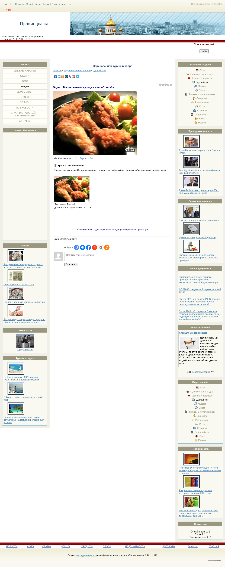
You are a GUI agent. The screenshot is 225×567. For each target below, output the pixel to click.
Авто (202, 70)
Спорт (202, 90)
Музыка (202, 86)
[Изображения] (71, 189)
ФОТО (30, 546)
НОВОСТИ (11, 546)
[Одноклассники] (63, 76)
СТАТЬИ (46, 546)
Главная (57, 70)
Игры (202, 106)
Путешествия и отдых (202, 74)
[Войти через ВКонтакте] (82, 247)
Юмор (202, 118)
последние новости (86, 555)
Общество (202, 98)
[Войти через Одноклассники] (107, 247)
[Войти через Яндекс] (94, 247)
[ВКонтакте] (55, 76)
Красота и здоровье (202, 78)
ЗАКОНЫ (193, 546)
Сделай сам (202, 82)
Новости (19, 4)
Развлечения (202, 102)
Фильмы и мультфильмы (202, 94)
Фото (28, 4)
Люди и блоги (202, 114)
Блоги (46, 4)
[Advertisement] (92, 51)
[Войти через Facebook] (88, 247)
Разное (202, 122)
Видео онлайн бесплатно (77, 70)
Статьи (37, 4)
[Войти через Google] (101, 247)
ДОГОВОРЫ (168, 546)
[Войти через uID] (76, 247)
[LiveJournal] (70, 76)
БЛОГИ (107, 546)
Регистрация (58, 4)
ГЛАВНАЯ (8, 4)
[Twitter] (59, 76)
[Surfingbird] (77, 76)
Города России (25, 349)
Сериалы (202, 110)
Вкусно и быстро (88, 158)
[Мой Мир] (66, 76)
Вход (69, 4)
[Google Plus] (74, 76)
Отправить (71, 264)
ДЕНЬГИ (65, 546)
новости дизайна (201, 372)
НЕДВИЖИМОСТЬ (135, 546)
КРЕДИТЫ (87, 546)
